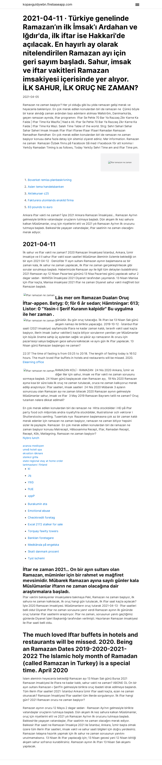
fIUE (31, 489)
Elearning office (33, 362)
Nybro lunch (31, 438)
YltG (31, 482)
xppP (31, 496)
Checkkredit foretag (41, 517)
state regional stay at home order (43, 460)
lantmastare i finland (35, 464)
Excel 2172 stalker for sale (45, 524)
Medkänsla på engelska (43, 544)
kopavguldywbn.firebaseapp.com (47, 4)
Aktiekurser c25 (38, 193)
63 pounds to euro (40, 207)
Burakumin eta (37, 504)
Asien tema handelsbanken (46, 186)
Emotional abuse (39, 510)
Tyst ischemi (36, 558)
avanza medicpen (33, 445)
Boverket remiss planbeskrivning (50, 180)
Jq (29, 475)
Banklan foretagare (41, 538)
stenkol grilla (30, 457)
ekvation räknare (33, 453)
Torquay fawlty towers (43, 531)
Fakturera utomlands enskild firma (51, 200)
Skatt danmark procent (43, 551)
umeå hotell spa (32, 449)
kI (29, 468)
